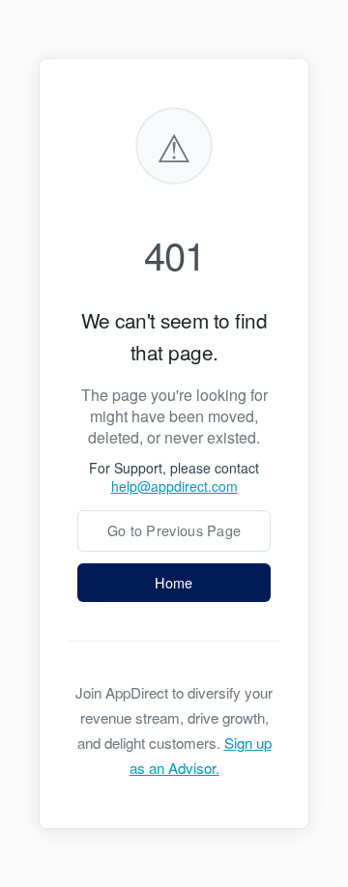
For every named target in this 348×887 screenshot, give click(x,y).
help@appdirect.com (174, 486)
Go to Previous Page (174, 530)
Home (173, 582)
